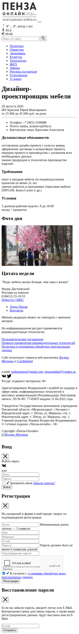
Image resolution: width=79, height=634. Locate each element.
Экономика (17, 53)
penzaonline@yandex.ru (60, 371)
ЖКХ (13, 64)
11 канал (15, 79)
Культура (16, 57)
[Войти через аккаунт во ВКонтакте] (4, 467)
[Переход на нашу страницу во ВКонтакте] (4, 377)
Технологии (18, 60)
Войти (7, 487)
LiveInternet (25, 361)
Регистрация (10, 581)
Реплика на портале (23, 71)
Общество (17, 49)
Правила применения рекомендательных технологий (38, 343)
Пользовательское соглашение (22, 339)
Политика (16, 46)
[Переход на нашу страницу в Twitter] (9, 377)
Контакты (16, 310)
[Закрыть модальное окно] (5, 456)
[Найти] (43, 38)
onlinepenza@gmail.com (27, 371)
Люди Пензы (19, 306)
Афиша (15, 68)
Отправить (9, 630)
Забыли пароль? (44, 483)
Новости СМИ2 (12, 300)
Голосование (18, 75)
